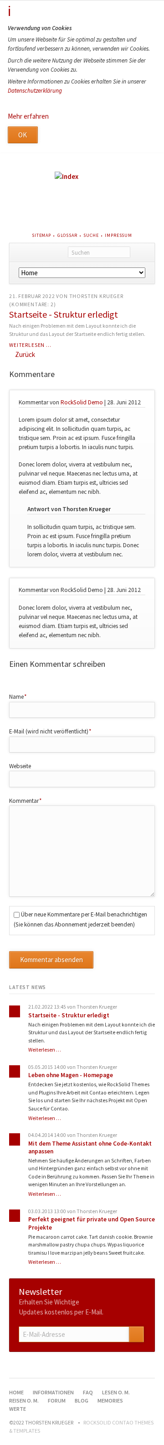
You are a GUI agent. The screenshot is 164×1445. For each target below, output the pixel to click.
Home (16, 1392)
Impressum (118, 235)
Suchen (142, 252)
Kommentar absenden (51, 959)
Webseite (20, 766)
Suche (90, 235)
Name (21, 696)
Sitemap (41, 235)
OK (22, 135)
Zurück (25, 354)
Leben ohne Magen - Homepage (70, 1075)
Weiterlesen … (30, 345)
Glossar (67, 235)
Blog (81, 1400)
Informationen (53, 1392)
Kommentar (25, 800)
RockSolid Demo (82, 402)
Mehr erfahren (28, 116)
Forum (57, 1400)
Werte (17, 1408)
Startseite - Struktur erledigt (63, 314)
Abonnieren (136, 1334)
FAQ (88, 1392)
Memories (110, 1400)
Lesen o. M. (116, 1392)
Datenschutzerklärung (35, 90)
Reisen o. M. (24, 1400)
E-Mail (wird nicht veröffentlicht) (50, 731)
